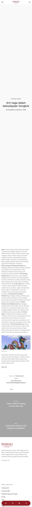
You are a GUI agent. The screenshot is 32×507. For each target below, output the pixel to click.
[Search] (30, 2)
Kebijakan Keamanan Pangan (9, 494)
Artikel (3, 497)
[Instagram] (6, 464)
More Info (4, 367)
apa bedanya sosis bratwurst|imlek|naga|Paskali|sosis (16, 381)
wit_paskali (11, 109)
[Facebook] (15, 389)
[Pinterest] (20, 389)
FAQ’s (2, 506)
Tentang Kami (5, 488)
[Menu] (2, 2)
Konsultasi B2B (5, 491)
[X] (18, 389)
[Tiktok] (13, 464)
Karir (2, 500)
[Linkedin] (9, 464)
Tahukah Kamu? (16, 98)
